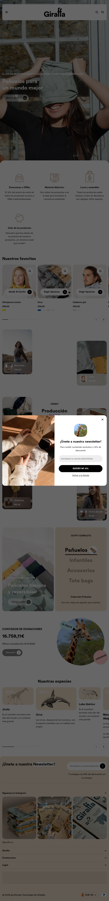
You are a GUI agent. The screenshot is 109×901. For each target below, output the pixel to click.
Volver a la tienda (80, 475)
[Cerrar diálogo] (102, 419)
